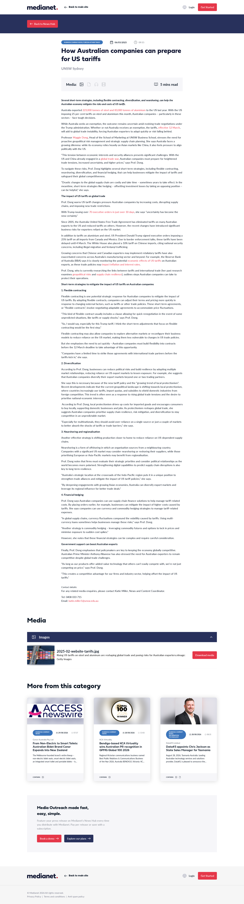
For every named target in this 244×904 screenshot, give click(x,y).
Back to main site (78, 7)
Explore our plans (76, 838)
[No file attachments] (89, 84)
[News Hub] (42, 7)
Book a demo (47, 838)
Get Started (207, 7)
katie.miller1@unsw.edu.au (83, 600)
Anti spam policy (76, 896)
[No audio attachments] (96, 84)
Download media (204, 655)
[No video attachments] (103, 84)
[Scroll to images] (81, 84)
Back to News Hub (44, 24)
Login (192, 7)
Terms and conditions (54, 896)
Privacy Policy (34, 896)
